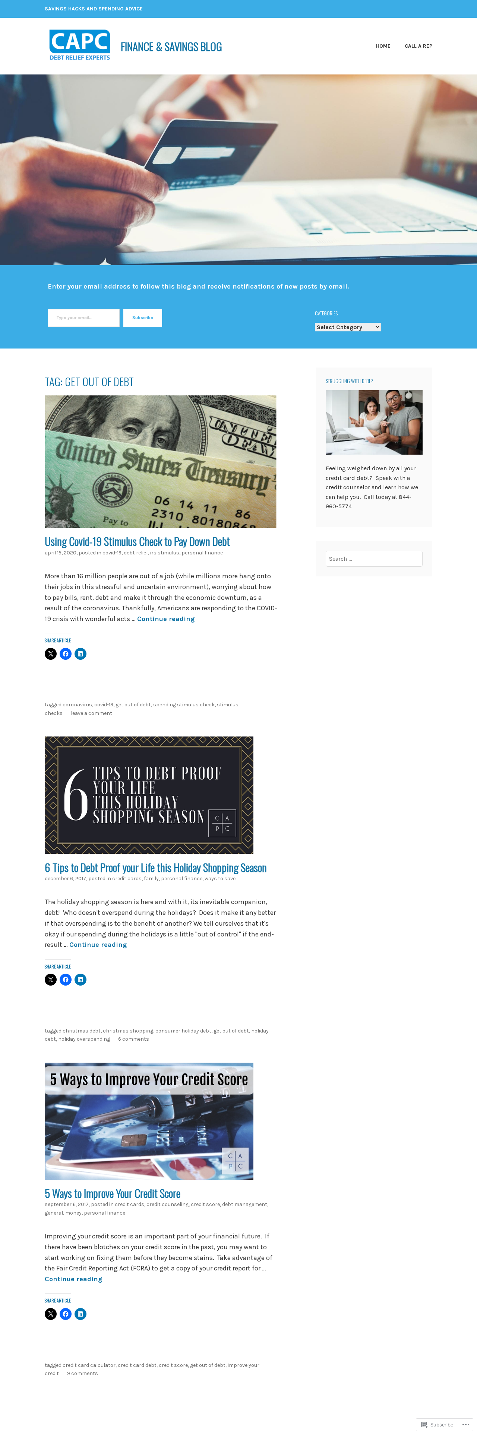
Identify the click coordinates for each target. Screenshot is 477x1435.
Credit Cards (127, 878)
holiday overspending (84, 1039)
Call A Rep (418, 46)
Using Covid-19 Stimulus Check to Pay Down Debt (137, 541)
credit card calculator (89, 1365)
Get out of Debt (133, 704)
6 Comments (133, 1039)
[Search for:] (374, 558)
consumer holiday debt (183, 1031)
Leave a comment (91, 713)
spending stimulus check (184, 704)
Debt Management (244, 1204)
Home (383, 46)
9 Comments (82, 1373)
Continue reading (166, 619)
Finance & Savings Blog (171, 46)
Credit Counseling (167, 1204)
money (73, 1213)
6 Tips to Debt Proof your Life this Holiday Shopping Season (156, 867)
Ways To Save (220, 878)
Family (151, 878)
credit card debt (137, 1365)
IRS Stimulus (164, 553)
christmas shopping (128, 1031)
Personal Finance (202, 553)
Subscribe (142, 317)
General (54, 1213)
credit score (205, 1204)
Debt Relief (136, 553)
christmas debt (82, 1031)
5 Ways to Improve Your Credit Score (112, 1193)
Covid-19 (111, 553)
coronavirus (77, 704)
